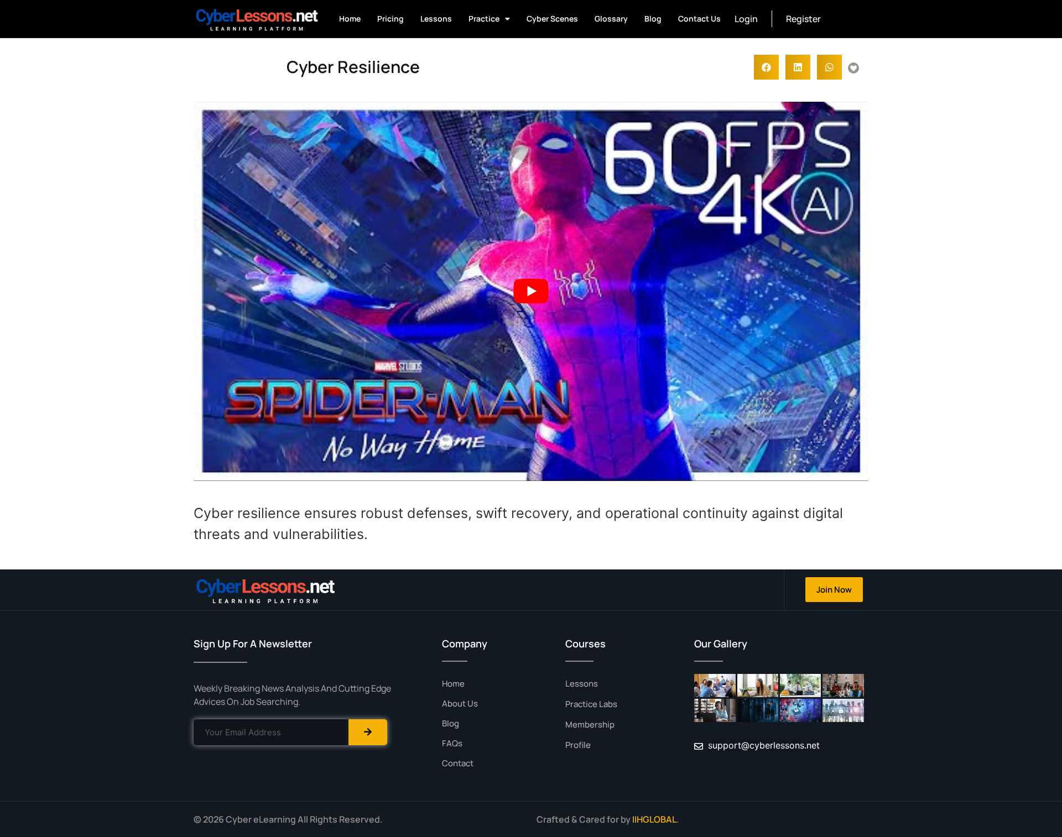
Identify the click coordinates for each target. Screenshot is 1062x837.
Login (746, 19)
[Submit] (367, 732)
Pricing (390, 18)
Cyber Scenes (552, 18)
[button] (766, 67)
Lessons (436, 18)
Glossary (611, 18)
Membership (590, 724)
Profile (578, 745)
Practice (483, 18)
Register (803, 19)
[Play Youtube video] (531, 291)
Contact (457, 763)
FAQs (452, 743)
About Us (460, 703)
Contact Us (699, 18)
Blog (653, 18)
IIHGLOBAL (654, 819)
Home (350, 18)
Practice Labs (591, 704)
